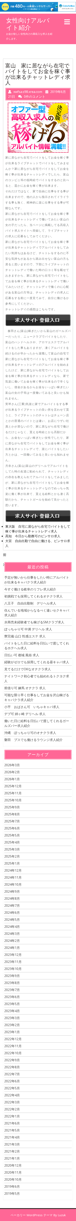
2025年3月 (12, 849)
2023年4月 (12, 1011)
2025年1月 (12, 863)
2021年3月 (12, 1144)
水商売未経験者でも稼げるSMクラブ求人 (34, 622)
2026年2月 (12, 772)
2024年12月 (13, 870)
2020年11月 (13, 1172)
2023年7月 (12, 990)
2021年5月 (12, 1130)
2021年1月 (12, 1158)
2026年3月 (12, 765)
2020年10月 (13, 1179)
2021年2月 (12, 1151)
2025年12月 (13, 786)
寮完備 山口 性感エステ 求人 (25, 636)
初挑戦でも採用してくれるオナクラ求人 (33, 596)
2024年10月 (13, 884)
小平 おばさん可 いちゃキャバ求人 (31, 707)
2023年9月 (12, 976)
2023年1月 (12, 1032)
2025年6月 (12, 828)
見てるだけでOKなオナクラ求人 (27, 669)
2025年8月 (12, 814)
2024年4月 (12, 926)
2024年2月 (12, 940)
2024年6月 (12, 912)
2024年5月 (12, 919)
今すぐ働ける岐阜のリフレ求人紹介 (30, 589)
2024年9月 (12, 891)
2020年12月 (13, 1165)
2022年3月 (12, 1102)
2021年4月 (12, 1137)
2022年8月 (12, 1067)
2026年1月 (12, 779)
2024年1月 (12, 947)
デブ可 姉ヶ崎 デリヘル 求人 (25, 714)
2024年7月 (12, 905)
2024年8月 (12, 898)
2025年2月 (12, 856)
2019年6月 (12, 1186)
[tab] (67, 22)
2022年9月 (12, 1060)
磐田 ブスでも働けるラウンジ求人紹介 (33, 740)
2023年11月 (13, 962)
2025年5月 (12, 835)
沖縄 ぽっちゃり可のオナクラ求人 (30, 733)
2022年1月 (12, 1116)
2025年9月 (12, 807)
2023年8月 (12, 983)
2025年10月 (13, 800)
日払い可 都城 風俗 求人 (21, 655)
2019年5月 (12, 1193)
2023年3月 (12, 1018)
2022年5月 (12, 1088)
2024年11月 (13, 877)
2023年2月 (12, 1025)
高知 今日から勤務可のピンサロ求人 (32, 536)
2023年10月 (13, 969)
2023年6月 (12, 997)
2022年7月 (12, 1074)
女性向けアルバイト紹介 (27, 23)
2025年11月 (13, 793)
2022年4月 (12, 1095)
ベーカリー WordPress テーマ (31, 1215)
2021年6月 (12, 1123)
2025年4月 (12, 842)
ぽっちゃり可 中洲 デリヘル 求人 (28, 629)
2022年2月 (12, 1109)
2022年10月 (13, 1053)
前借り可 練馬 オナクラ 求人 (25, 688)
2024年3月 (12, 933)
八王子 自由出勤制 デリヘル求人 (30, 603)
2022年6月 (12, 1081)
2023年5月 (12, 1004)
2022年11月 (13, 1046)
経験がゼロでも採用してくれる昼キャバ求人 (36, 662)
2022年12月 (13, 1039)
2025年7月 (12, 821)
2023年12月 (13, 954)
